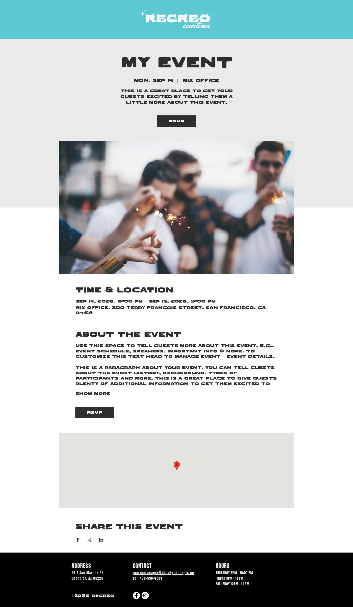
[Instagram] (145, 595)
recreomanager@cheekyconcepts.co (163, 572)
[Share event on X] (89, 540)
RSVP (176, 121)
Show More (92, 394)
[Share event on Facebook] (77, 540)
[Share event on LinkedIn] (101, 540)
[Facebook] (136, 595)
